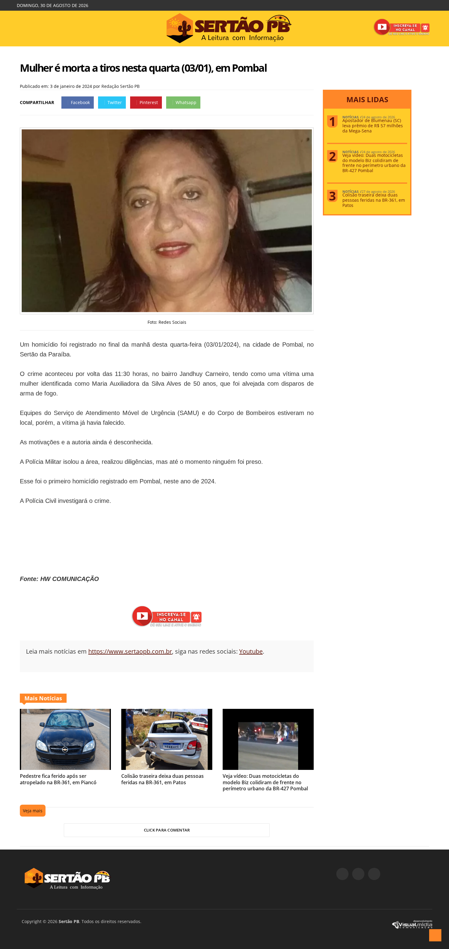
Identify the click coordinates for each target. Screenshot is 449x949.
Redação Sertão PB (120, 86)
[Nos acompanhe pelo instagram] (358, 874)
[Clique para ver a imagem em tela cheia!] (167, 310)
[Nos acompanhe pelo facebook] (342, 874)
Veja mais (32, 811)
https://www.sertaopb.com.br (130, 651)
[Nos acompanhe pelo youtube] (374, 874)
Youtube (251, 651)
